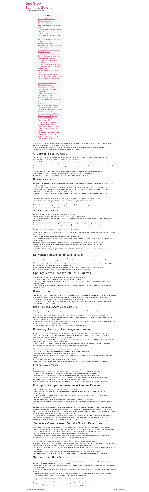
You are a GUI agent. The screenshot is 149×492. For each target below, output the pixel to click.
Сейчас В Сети (43, 33)
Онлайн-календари (44, 21)
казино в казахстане (45, 223)
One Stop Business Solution (40, 5)
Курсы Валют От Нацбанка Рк (48, 122)
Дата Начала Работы (45, 23)
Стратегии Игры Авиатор (46, 19)
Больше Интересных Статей (47, 93)
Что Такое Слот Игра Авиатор (48, 54)
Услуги (40, 103)
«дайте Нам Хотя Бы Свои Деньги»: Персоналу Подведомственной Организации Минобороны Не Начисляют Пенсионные (49, 87)
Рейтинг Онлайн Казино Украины (49, 64)
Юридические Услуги (45, 43)
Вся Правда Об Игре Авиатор (48, 105)
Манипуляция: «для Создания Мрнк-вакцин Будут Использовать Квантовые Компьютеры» (49, 110)
